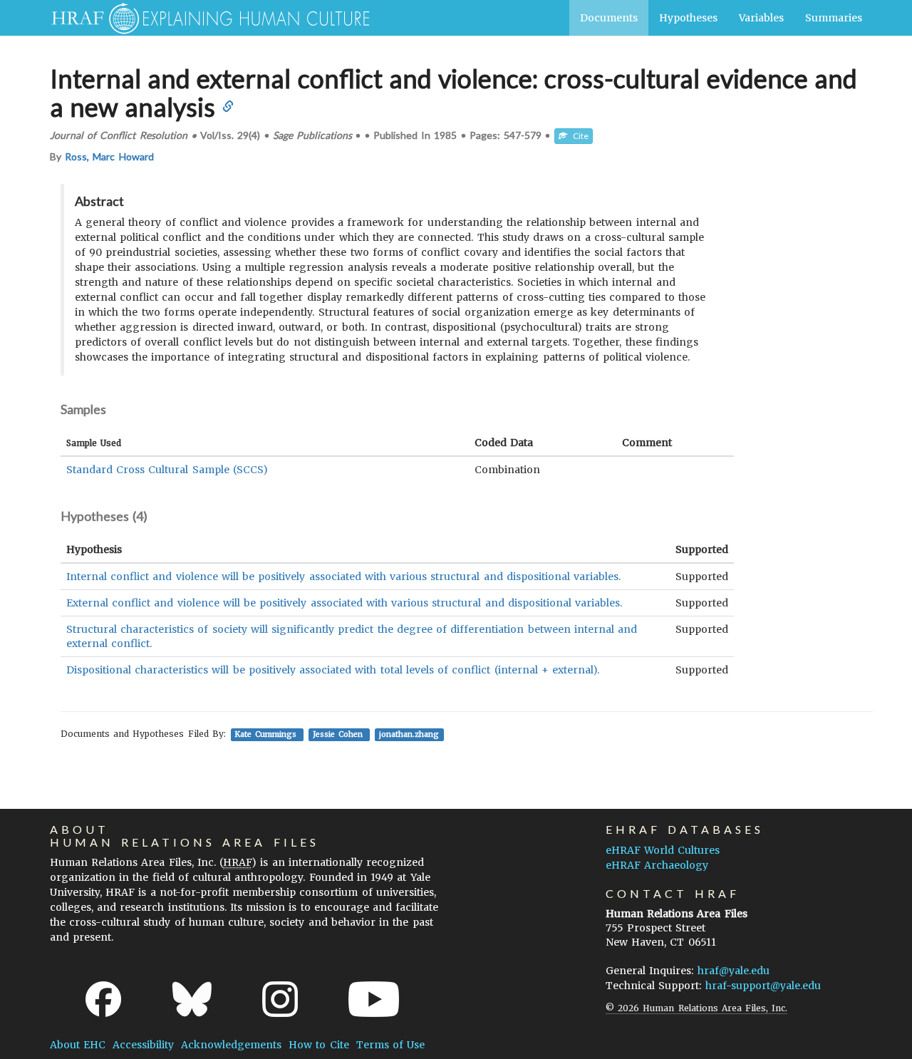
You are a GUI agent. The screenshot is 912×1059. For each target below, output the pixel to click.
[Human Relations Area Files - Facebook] (103, 999)
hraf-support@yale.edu (763, 985)
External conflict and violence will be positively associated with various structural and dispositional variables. (344, 602)
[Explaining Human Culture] (204, 18)
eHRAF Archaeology (657, 865)
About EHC (77, 1044)
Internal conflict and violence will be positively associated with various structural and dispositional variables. (343, 576)
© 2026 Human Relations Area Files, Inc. (696, 1008)
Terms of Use (390, 1044)
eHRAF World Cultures (663, 850)
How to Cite (318, 1044)
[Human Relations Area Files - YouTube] (374, 999)
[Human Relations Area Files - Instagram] (280, 999)
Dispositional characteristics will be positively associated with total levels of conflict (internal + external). (332, 669)
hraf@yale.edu (734, 970)
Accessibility (143, 1044)
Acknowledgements (231, 1044)
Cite (578, 135)
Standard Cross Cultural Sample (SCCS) (167, 469)
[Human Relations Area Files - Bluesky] (192, 999)
